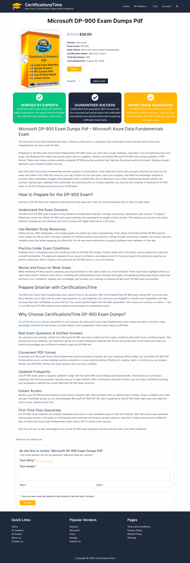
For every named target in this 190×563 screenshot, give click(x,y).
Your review (28, 466)
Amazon (74, 526)
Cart (155, 6)
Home (126, 6)
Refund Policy (134, 534)
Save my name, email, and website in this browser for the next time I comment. (58, 496)
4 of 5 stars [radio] (48, 461)
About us (16, 537)
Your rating (27, 460)
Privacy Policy (134, 530)
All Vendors (140, 6)
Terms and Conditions (138, 526)
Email (100, 485)
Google (73, 537)
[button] (147, 6)
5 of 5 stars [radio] (51, 461)
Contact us (17, 541)
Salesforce (75, 541)
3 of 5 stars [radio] (45, 461)
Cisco (73, 534)
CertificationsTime (43, 4)
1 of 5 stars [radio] (38, 461)
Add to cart (99, 81)
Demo (74, 69)
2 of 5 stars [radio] (41, 461)
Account (166, 6)
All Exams (17, 534)
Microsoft (75, 530)
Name (23, 485)
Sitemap (131, 537)
